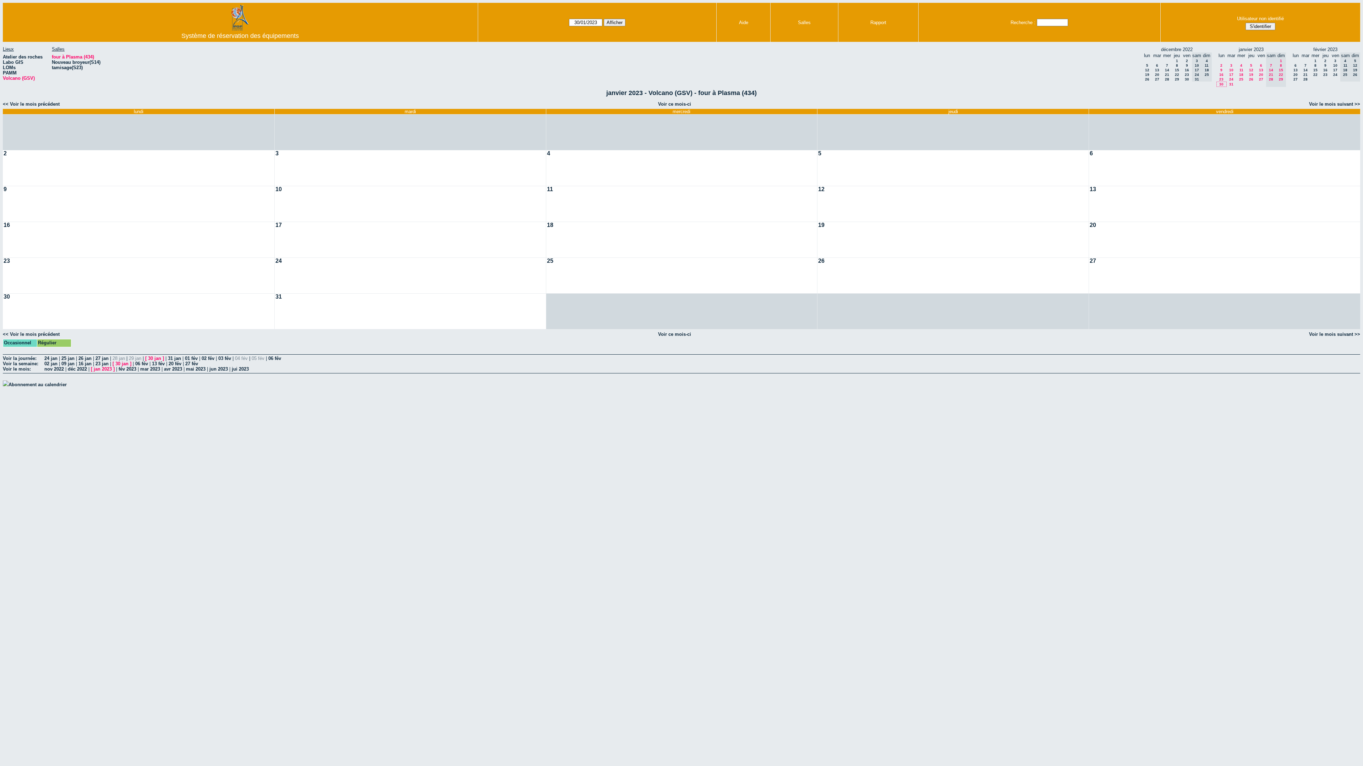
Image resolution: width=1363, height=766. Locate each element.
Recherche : (1023, 22)
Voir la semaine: (20, 363)
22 (1177, 75)
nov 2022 (54, 369)
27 (1157, 79)
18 (1241, 75)
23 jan (102, 363)
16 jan (85, 363)
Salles (804, 22)
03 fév (224, 358)
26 (1147, 79)
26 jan (85, 358)
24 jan (51, 358)
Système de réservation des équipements (240, 35)
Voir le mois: (17, 369)
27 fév (191, 363)
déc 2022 (77, 369)
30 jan (154, 358)
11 (1241, 70)
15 (1177, 70)
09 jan (68, 363)
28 (1167, 79)
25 (1241, 79)
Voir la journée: (20, 358)
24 (1231, 79)
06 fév (274, 358)
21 (1167, 75)
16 (1187, 70)
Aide (743, 22)
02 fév (208, 358)
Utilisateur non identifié (1260, 18)
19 (1147, 75)
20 (1157, 75)
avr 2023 (173, 369)
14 (1167, 70)
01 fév (191, 358)
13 (1157, 70)
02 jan (51, 363)
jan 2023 (103, 369)
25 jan (68, 358)
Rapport (878, 22)
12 (1147, 70)
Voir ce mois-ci (674, 104)
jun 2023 (218, 369)
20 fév (175, 363)
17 (1231, 75)
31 (1231, 84)
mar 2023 (150, 369)
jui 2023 (240, 369)
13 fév (158, 363)
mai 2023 (196, 369)
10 (1231, 70)
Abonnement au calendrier (38, 384)
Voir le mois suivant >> (1334, 104)
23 (1187, 75)
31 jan (174, 358)
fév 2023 (127, 369)
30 (1187, 79)
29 (1177, 79)
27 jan (102, 358)
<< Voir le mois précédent (31, 104)
